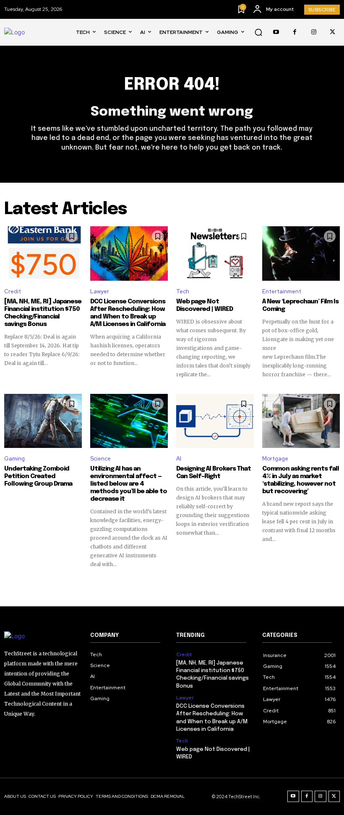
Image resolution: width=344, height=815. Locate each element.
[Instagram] (313, 32)
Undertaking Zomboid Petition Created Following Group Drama (38, 476)
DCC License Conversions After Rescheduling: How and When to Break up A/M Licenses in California (127, 313)
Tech (182, 291)
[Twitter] (332, 32)
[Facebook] (294, 32)
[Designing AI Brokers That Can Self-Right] (215, 421)
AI (178, 458)
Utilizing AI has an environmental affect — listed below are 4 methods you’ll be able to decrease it (128, 484)
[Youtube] (275, 32)
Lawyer (99, 291)
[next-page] (334, 583)
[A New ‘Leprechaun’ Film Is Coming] (301, 253)
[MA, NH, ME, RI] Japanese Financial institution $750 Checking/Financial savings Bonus (42, 313)
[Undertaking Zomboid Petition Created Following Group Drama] (43, 421)
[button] (258, 32)
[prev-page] (9, 583)
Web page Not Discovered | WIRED (204, 305)
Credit (12, 291)
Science (100, 458)
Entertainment (281, 291)
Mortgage (275, 458)
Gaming (14, 458)
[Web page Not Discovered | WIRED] (215, 253)
